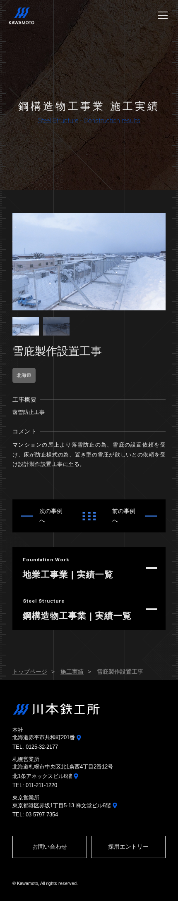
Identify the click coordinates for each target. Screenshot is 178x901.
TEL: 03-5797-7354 (35, 814)
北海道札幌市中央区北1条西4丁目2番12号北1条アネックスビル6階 (62, 771)
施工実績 (72, 671)
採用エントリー (128, 846)
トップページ (29, 671)
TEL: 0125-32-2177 (35, 747)
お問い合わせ (49, 846)
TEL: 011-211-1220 (34, 785)
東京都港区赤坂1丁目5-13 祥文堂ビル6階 (62, 805)
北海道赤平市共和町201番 (44, 737)
